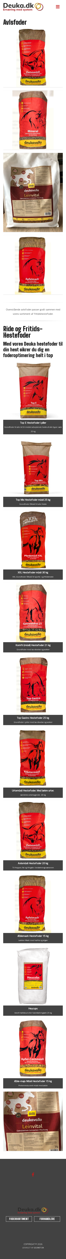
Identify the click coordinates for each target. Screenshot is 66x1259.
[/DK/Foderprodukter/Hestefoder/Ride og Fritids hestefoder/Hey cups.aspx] (33, 976)
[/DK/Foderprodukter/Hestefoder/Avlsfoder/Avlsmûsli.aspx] (33, 830)
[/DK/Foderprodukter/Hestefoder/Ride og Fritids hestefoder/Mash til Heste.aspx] (33, 903)
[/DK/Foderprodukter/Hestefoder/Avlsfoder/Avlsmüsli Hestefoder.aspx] (33, 57)
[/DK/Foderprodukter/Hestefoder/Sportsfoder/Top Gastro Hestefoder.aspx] (33, 685)
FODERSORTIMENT (19, 1219)
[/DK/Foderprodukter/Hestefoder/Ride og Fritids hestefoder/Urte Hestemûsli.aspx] (33, 758)
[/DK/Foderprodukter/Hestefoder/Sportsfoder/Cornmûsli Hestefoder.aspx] (33, 1048)
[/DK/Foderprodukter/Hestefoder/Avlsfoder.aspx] (33, 120)
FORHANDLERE (47, 1219)
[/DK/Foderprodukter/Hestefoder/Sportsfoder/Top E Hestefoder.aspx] (33, 390)
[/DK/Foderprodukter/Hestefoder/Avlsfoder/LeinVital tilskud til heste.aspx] (33, 192)
